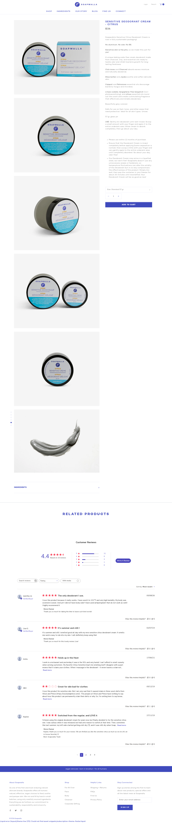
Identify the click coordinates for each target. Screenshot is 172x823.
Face (67, 792)
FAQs (92, 792)
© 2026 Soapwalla (15, 818)
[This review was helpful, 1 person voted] (148, 706)
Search (153, 4)
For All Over (70, 788)
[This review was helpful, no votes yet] (148, 619)
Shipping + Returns (98, 788)
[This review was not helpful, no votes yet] (152, 619)
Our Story (81, 11)
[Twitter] (16, 810)
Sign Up (125, 807)
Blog (95, 11)
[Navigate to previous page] (77, 755)
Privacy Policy (96, 800)
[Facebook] (10, 810)
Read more (47, 670)
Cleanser (68, 800)
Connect (121, 11)
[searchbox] (25, 580)
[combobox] (49, 581)
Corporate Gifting (72, 804)
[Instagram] (21, 810)
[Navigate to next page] (94, 755)
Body (67, 796)
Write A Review (123, 561)
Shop (49, 11)
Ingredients (63, 11)
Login (146, 4)
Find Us (106, 11)
